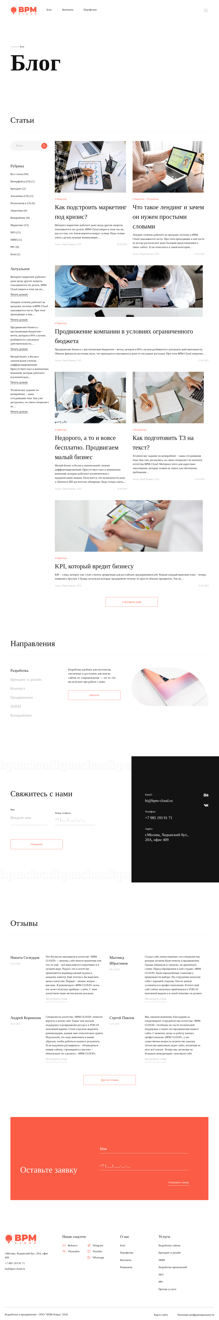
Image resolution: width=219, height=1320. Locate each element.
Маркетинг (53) (19, 225)
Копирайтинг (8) (20, 217)
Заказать (94, 695)
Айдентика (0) (18, 210)
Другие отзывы (109, 1079)
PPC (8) (14, 246)
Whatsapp (98, 1257)
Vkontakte (74, 1251)
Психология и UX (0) (22, 203)
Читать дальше (19, 294)
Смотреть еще (131, 602)
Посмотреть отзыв (56, 998)
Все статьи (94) (19, 174)
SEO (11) (15, 232)
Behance (73, 1245)
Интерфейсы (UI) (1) (22, 181)
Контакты (67, 9)
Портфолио (90, 9)
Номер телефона (63, 813)
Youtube (97, 1251)
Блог (49, 9)
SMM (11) (16, 239)
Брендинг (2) (18, 188)
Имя (12, 809)
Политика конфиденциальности (195, 1314)
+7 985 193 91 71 (158, 818)
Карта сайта (161, 1314)
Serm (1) (15, 254)
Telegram (98, 1245)
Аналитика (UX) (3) (21, 196)
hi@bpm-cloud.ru (159, 801)
